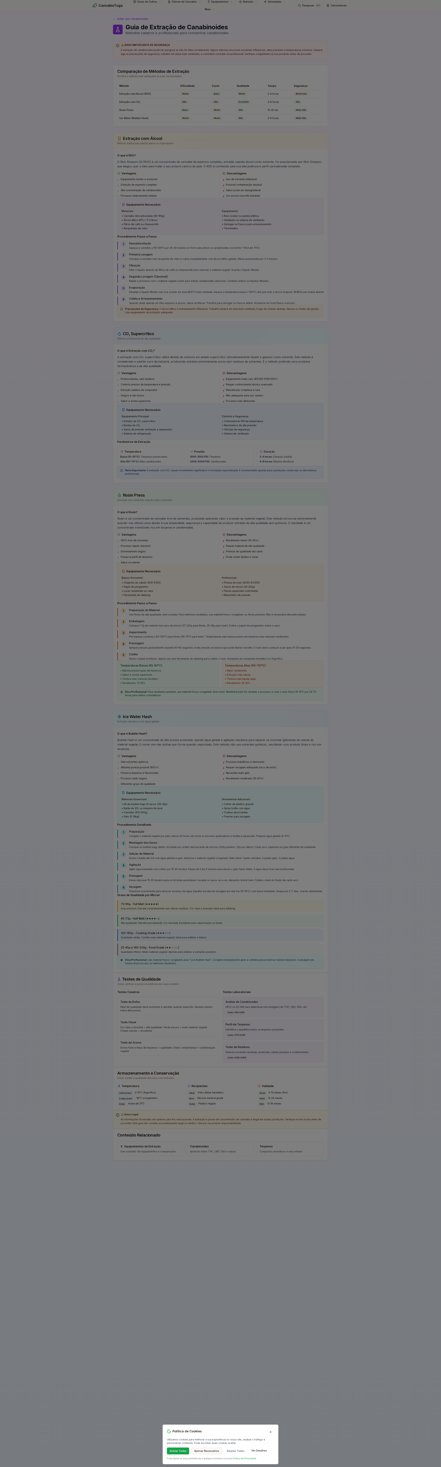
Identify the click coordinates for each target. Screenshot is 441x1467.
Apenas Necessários (206, 1450)
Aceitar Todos (178, 1450)
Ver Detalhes (259, 1450)
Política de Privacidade (244, 1458)
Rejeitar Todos (235, 1450)
